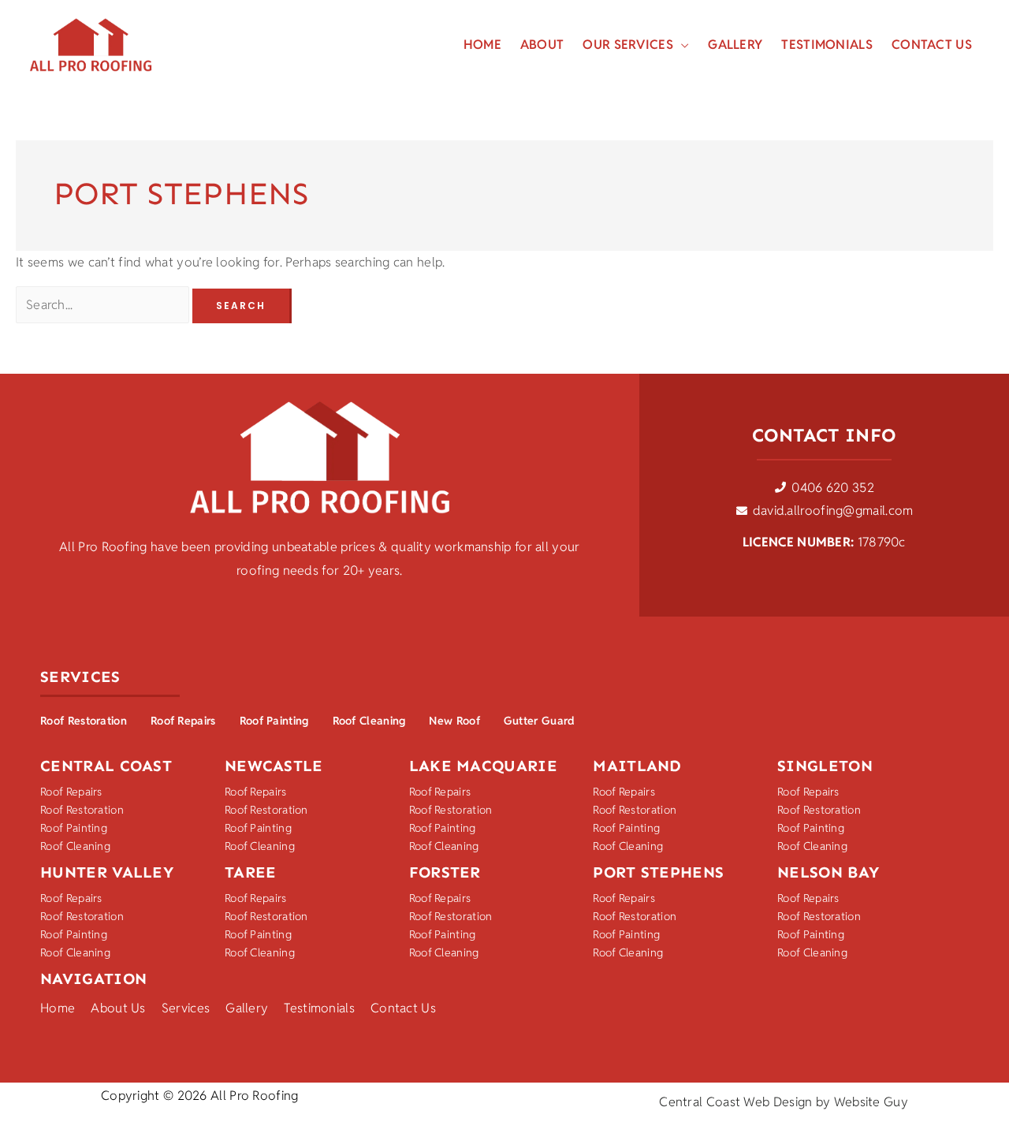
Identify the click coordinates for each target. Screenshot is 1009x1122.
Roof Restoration (83, 721)
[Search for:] (104, 304)
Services (186, 1008)
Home (57, 1008)
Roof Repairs (183, 721)
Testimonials (319, 1008)
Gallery (246, 1008)
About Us (118, 1008)
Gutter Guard (539, 721)
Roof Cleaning (369, 721)
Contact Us (403, 1008)
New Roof (454, 721)
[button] (681, 44)
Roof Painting (274, 721)
